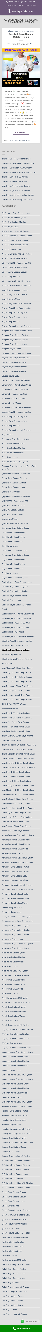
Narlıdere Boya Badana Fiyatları (15, 1111)
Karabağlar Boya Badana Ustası (15, 849)
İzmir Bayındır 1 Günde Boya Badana (17, 677)
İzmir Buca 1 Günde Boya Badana (16, 713)
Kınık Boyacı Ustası (10, 993)
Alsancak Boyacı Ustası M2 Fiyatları (17, 254)
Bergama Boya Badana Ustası (14, 344)
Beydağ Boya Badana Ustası (14, 371)
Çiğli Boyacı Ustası (10, 519)
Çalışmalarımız (24, 5)
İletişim (33, 5)
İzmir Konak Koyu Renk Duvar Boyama (18, 163)
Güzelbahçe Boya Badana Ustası (15, 627)
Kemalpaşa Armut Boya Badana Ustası (18, 921)
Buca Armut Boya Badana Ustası (15, 439)
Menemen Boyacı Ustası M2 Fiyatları (17, 1102)
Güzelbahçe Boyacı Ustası (13, 632)
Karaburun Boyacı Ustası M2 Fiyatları (17, 885)
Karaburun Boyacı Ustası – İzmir (15, 880)
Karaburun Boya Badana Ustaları (15, 871)
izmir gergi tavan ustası (11, 740)
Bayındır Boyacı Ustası (11, 299)
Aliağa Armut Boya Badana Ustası (16, 213)
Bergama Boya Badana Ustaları (15, 340)
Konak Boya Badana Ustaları (14, 1011)
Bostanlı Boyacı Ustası (11, 426)
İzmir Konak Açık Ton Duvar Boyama (17, 168)
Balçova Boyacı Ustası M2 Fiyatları (16, 281)
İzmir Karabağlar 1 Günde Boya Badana (18, 754)
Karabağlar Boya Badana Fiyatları (16, 840)
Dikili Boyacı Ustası (10, 546)
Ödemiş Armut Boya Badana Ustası (16, 1133)
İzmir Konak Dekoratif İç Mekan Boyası (18, 195)
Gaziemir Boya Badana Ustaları (15, 591)
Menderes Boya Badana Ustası (15, 1066)
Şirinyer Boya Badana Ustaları (14, 1224)
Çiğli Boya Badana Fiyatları (13, 505)
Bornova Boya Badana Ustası (14, 399)
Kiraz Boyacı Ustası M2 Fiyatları (15, 971)
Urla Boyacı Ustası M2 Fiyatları (14, 1314)
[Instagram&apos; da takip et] (34, 2)
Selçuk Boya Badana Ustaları (14, 1197)
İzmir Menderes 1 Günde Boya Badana (18, 790)
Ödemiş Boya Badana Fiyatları (14, 1138)
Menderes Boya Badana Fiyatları (15, 1057)
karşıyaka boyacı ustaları (12, 908)
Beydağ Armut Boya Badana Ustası (16, 358)
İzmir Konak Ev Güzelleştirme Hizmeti (17, 199)
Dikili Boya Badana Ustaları (13, 537)
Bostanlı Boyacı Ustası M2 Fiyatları (16, 430)
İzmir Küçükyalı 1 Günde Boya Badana (18, 786)
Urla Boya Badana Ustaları (13, 1301)
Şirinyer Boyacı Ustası (11, 1228)
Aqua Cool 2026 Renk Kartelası (15, 258)
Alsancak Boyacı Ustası (11, 249)
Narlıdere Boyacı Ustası (11, 1124)
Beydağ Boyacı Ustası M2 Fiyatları (16, 380)
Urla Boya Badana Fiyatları (13, 1296)
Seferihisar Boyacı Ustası (12, 1179)
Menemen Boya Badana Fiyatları (15, 1084)
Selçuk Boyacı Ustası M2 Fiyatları (16, 1210)
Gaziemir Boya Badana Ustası (14, 596)
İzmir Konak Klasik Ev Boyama (14, 181)
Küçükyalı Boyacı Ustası (12, 1043)
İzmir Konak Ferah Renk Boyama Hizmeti (19, 172)
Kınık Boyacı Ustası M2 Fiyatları (15, 998)
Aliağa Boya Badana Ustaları (14, 222)
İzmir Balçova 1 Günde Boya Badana (17, 673)
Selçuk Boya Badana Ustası (13, 1201)
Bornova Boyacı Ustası (11, 403)
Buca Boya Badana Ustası (13, 453)
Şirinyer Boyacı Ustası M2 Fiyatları (16, 1233)
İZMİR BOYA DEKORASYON (14, 704)
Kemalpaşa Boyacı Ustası (12, 939)
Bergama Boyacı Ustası (11, 349)
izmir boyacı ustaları (10, 709)
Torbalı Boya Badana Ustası (13, 1278)
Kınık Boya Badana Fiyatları (13, 980)
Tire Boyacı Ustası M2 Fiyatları (14, 1260)
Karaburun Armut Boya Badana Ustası (17, 862)
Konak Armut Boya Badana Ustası (16, 1002)
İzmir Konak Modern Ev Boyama (15, 177)
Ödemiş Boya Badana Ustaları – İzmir (17, 1143)
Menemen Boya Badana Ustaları (15, 1088)
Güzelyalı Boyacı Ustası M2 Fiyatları (17, 659)
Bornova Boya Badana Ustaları (14, 394)
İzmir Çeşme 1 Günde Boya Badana (17, 718)
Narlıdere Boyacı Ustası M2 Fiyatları (17, 1129)
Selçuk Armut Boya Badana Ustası (16, 1188)
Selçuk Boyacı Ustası (10, 1206)
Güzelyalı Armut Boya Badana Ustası (17, 641)
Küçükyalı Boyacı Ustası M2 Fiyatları (17, 1048)
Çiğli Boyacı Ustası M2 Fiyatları (15, 523)
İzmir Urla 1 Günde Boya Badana (15, 831)
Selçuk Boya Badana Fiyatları (14, 1192)
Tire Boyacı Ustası (9, 1255)
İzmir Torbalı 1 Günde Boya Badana (16, 826)
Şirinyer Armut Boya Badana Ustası (16, 1215)
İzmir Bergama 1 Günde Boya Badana (17, 686)
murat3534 (11, 43)
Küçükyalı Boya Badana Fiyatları (15, 1034)
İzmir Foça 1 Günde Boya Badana (16, 731)
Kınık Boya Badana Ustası (12, 989)
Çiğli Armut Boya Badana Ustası (15, 501)
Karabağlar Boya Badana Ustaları (16, 844)
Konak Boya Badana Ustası (13, 1016)
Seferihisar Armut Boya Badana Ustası (17, 1161)
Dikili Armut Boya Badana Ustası (15, 528)
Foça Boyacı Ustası (10, 573)
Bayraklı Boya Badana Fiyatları (14, 313)
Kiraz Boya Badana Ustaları (13, 957)
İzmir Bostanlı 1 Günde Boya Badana (17, 700)
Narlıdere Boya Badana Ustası (14, 1120)
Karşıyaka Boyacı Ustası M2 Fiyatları (17, 917)
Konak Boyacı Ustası (10, 1020)
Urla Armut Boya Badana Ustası (15, 1292)
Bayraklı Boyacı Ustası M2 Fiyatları (16, 326)
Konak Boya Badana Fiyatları (14, 1007)
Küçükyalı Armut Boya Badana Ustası (17, 1030)
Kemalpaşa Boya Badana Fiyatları (16, 926)
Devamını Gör (21, 133)
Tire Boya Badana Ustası (12, 1251)
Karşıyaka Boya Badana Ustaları (15, 898)
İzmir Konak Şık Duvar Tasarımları (16, 190)
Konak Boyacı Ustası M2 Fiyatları (15, 1025)
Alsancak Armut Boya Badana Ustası (17, 236)
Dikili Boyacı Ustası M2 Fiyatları (15, 551)
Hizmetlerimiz (11, 5)
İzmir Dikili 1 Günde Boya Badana (16, 727)
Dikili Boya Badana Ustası (12, 542)
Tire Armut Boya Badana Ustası (15, 1237)
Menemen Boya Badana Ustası (15, 1093)
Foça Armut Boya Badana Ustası (15, 555)
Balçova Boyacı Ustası (11, 277)
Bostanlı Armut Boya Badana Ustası (16, 412)
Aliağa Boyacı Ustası (10, 227)
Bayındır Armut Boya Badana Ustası (16, 286)
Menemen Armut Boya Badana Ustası (17, 1079)
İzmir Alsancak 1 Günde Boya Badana (17, 668)
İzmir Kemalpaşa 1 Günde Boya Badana (18, 767)
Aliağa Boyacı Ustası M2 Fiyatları (15, 231)
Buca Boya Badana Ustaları (13, 448)
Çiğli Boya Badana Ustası (12, 514)
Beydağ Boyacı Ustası (11, 376)
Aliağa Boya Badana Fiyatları (14, 218)
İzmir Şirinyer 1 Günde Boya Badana (17, 817)
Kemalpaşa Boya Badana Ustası (15, 935)
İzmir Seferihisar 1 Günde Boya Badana (18, 808)
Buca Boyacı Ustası (10, 457)
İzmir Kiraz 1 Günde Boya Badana (16, 772)
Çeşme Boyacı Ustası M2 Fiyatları (16, 496)
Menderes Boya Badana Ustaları (15, 1061)
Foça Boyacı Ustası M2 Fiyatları (15, 578)
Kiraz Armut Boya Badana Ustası (15, 948)
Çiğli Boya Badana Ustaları (13, 510)
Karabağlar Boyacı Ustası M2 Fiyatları (17, 858)
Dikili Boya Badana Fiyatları (13, 532)
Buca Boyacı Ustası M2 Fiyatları (15, 462)
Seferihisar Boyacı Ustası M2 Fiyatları (17, 1183)
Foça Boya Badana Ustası (12, 569)
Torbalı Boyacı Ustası (10, 1283)
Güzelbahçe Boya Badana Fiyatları (16, 618)
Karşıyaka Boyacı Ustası (12, 912)
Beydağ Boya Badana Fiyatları (14, 362)
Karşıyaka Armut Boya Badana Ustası (17, 889)
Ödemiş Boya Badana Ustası (14, 1147)
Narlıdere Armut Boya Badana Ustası (17, 1106)
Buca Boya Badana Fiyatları (13, 444)
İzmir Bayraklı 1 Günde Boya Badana (17, 682)
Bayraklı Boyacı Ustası (11, 322)
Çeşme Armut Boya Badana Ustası (16, 474)
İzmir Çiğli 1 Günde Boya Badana (15, 722)
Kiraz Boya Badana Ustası (13, 962)
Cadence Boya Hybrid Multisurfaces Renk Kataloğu (19, 467)
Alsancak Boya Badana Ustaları (15, 245)
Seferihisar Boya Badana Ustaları (15, 1170)
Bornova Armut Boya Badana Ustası (17, 385)
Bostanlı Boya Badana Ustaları (14, 421)
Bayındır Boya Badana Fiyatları (15, 290)
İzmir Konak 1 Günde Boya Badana (16, 781)
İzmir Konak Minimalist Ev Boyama (16, 186)
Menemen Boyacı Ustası (12, 1097)
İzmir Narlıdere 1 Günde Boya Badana (17, 799)
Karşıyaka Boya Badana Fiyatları (15, 894)
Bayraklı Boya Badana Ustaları (14, 317)
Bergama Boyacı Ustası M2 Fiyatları (16, 353)
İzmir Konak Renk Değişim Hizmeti (16, 159)
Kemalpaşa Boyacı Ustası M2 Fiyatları (17, 944)
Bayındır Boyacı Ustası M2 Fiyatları (16, 304)
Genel (4, 609)
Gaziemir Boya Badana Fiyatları (15, 587)
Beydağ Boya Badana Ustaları (14, 367)
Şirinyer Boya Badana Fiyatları (14, 1219)
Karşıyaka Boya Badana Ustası (15, 903)
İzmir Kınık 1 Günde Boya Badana (16, 776)
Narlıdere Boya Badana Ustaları (15, 1115)
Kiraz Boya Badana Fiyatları (13, 953)
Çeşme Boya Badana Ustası (13, 487)
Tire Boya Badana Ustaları (13, 1246)
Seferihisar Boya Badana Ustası (15, 1174)
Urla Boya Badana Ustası (12, 1305)
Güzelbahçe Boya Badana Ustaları (16, 623)
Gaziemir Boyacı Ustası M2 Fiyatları (16, 605)
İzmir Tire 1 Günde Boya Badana (15, 822)
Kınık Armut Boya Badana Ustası (15, 975)
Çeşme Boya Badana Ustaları (14, 483)
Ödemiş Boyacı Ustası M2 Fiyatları (16, 1156)
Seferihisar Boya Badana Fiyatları (16, 1165)
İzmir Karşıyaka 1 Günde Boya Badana (18, 763)
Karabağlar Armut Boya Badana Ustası (18, 835)
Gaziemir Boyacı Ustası (11, 600)
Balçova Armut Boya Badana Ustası (16, 263)
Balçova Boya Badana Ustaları (14, 272)
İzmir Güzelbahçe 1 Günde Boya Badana (19, 745)
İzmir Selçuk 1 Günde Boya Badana (16, 813)
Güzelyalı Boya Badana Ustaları (21, 31)
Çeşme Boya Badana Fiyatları (14, 478)
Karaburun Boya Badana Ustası (15, 876)
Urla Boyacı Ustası (9, 1310)
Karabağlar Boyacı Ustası (12, 853)
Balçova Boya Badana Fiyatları (14, 267)
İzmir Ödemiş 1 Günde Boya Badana (17, 804)
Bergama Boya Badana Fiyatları (15, 335)
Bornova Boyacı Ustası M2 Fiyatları (16, 408)
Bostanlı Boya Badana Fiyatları (14, 417)
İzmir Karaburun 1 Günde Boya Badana (18, 758)
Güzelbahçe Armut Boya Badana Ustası (18, 614)
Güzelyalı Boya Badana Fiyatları (15, 645)
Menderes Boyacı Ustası (12, 1070)
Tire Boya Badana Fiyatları (13, 1242)
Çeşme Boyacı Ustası (11, 492)
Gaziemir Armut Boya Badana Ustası (17, 582)
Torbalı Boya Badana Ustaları (14, 1274)
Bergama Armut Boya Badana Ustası (17, 331)
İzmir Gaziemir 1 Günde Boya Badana (17, 736)
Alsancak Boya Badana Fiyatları (15, 240)
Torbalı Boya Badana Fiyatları (14, 1269)
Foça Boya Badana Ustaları (13, 564)
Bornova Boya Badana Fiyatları (15, 389)
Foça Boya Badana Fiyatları (13, 560)
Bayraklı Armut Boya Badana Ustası (16, 308)
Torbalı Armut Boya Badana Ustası (16, 1265)
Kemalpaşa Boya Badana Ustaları (16, 930)
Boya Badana (7, 435)
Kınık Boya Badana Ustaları (13, 984)
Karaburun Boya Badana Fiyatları (15, 867)
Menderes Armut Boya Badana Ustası (17, 1052)
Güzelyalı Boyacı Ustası (11, 654)
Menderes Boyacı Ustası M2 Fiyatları (17, 1075)
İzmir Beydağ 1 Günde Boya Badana (17, 691)
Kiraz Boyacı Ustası (10, 966)
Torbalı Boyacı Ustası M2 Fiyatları (15, 1287)
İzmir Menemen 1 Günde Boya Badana (18, 795)
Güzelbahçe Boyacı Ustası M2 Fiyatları (18, 636)
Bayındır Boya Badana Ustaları (14, 295)
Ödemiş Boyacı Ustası (11, 1152)
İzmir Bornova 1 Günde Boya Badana (17, 695)
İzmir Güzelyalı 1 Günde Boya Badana (17, 749)
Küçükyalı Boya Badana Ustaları (15, 1039)
